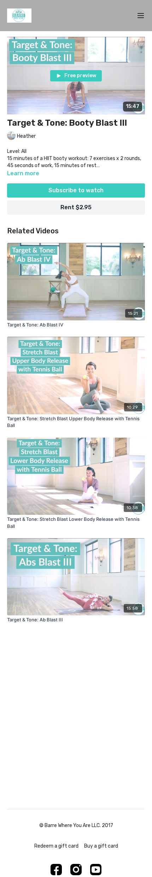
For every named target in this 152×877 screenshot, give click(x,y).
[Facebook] (56, 869)
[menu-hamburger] (140, 15)
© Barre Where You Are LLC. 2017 (76, 825)
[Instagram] (76, 869)
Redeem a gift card (56, 846)
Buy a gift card (101, 846)
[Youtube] (95, 869)
